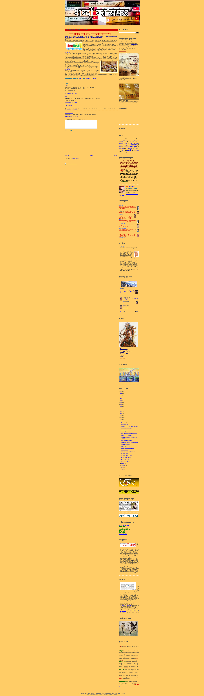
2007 (121, 419)
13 (133, 290)
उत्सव (126, 143)
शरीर (123, 150)
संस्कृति (129, 150)
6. (125, 303)
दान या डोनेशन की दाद (125, 459)
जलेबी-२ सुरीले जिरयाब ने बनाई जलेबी (127, 448)
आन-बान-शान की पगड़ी (125, 430)
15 (121, 291)
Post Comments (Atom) (74, 158)
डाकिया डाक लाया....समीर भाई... (126, 435)
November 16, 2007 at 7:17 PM (71, 109)
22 (130, 291)
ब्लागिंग (120, 148)
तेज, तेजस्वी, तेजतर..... (125, 453)
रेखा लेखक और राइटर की (125, 431)
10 (124, 298)
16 (132, 298)
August (122, 467)
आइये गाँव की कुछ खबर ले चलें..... (127, 457)
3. (122, 303)
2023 (121, 397)
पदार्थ (120, 146)
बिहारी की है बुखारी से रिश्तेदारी (126, 428)
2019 (121, 398)
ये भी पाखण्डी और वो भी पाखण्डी (126, 455)
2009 (121, 415)
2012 (121, 410)
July (122, 469)
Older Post (116, 155)
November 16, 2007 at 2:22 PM (71, 102)
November (123, 422)
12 (131, 290)
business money (91, 78)
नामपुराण (126, 145)
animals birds (122, 138)
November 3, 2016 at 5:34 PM (71, 116)
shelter (131, 142)
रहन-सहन (129, 148)
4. (123, 303)
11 (130, 290)
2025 (121, 393)
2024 (121, 395)
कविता (137, 143)
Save (120, 77)
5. (124, 303)
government (136, 140)
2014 (121, 406)
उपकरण (131, 143)
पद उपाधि (134, 145)
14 (120, 291)
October (123, 463)
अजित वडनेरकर (131, 186)
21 (128, 291)
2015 (121, 404)
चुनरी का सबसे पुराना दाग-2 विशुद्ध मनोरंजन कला (129, 442)
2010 (121, 413)
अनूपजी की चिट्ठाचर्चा (124, 525)
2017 (121, 400)
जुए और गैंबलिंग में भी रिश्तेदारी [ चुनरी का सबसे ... (129, 426)
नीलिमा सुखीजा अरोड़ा (68, 105)
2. (121, 303)
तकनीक (120, 145)
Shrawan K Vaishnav (69, 113)
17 (122, 291)
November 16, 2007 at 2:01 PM (71, 93)
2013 (121, 408)
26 (120, 292)
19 (125, 291)
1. (120, 303)
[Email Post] (82, 78)
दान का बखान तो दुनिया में (125, 461)
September (123, 465)
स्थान (123, 152)
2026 (121, 391)
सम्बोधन (137, 150)
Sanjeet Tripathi (68, 85)
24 (132, 291)
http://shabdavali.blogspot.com (125, 605)
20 (127, 291)
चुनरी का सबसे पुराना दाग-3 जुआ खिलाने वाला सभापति (90, 34)
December (123, 420)
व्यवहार (137, 148)
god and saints (127, 140)
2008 (121, 417)
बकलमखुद (133, 147)
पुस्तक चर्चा (126, 146)
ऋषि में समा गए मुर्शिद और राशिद (126, 440)
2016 (121, 402)
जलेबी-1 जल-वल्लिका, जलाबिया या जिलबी (128, 451)
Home (91, 155)
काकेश (66, 96)
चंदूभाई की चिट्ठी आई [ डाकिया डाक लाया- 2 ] (129, 433)
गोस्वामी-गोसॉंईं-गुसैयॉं (124, 424)
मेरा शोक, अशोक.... (124, 450)
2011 (121, 411)
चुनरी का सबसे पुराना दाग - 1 (126, 444)
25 (134, 291)
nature (123, 142)
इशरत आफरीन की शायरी (125, 446)
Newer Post (67, 155)
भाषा (123, 148)
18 (124, 291)
